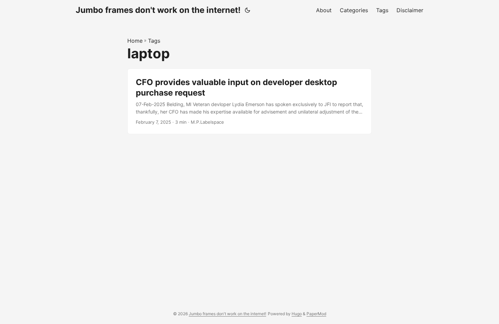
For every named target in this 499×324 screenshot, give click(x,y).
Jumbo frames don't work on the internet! (158, 10)
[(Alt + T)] (247, 10)
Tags (154, 40)
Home (135, 40)
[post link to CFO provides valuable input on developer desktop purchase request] (249, 101)
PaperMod (316, 313)
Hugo (297, 313)
